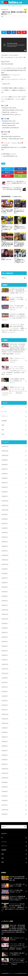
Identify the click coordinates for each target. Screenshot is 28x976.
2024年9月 (5, 514)
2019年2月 (5, 796)
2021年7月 (5, 687)
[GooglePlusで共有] (19, 32)
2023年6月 (5, 582)
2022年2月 (5, 655)
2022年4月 (5, 646)
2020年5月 (5, 746)
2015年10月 (5, 809)
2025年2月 (5, 491)
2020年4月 (5, 750)
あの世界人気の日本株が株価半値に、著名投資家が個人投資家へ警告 (16, 291)
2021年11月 (5, 669)
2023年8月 (5, 573)
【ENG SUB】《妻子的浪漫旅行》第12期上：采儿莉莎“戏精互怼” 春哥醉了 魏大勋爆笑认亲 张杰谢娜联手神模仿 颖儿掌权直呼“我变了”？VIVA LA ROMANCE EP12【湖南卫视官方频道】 (13, 348)
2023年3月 (5, 596)
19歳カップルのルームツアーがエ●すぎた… (16, 360)
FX (2, 407)
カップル (4, 411)
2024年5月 (5, 532)
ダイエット (5, 416)
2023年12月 (5, 555)
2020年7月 (5, 737)
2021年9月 (5, 678)
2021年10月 (5, 673)
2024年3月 (5, 541)
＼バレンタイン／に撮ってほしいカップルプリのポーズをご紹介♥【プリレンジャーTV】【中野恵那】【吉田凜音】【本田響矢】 (13, 370)
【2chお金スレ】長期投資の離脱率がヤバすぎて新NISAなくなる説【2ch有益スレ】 (13, 317)
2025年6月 (5, 473)
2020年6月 (5, 741)
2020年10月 (5, 723)
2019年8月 (5, 782)
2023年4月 (5, 591)
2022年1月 (5, 659)
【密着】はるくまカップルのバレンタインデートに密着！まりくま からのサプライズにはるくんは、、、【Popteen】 (13, 391)
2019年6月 (5, 787)
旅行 (4, 163)
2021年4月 (5, 700)
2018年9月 (5, 800)
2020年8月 (5, 732)
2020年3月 (5, 755)
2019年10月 (5, 778)
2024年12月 (5, 501)
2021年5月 (5, 696)
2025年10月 (5, 455)
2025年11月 (5, 451)
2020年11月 (5, 718)
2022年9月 (5, 623)
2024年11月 (5, 505)
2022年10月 (5, 619)
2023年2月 (5, 600)
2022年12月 (5, 610)
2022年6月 (5, 637)
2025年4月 (5, 482)
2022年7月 (5, 632)
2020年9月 (5, 728)
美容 (3, 434)
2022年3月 (5, 650)
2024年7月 (5, 523)
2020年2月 (5, 759)
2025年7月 (5, 469)
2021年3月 (5, 705)
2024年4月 (5, 537)
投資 (3, 425)
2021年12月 (5, 664)
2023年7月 (5, 578)
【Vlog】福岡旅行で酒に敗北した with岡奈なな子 (16, 380)
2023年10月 (5, 564)
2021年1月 (5, 709)
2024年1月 (5, 550)
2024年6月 (5, 528)
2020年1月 (5, 764)
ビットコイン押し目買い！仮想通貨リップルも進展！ (16, 299)
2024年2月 (5, 546)
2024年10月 (5, 510)
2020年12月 (5, 714)
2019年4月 (5, 791)
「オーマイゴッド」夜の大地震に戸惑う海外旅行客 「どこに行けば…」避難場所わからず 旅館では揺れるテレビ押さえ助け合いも (13, 328)
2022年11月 (5, 614)
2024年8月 (5, 519)
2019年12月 (5, 768)
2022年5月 (5, 641)
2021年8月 (5, 682)
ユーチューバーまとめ (13, 973)
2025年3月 (5, 487)
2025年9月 (5, 460)
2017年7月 (5, 805)
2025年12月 (5, 446)
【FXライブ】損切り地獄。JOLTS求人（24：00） (17, 307)
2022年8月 (5, 628)
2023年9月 (5, 569)
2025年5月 (5, 478)
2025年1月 (5, 496)
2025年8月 (5, 464)
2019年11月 (5, 773)
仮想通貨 (4, 420)
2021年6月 (5, 691)
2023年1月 (5, 605)
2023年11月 (5, 560)
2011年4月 (4, 814)
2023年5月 (5, 587)
